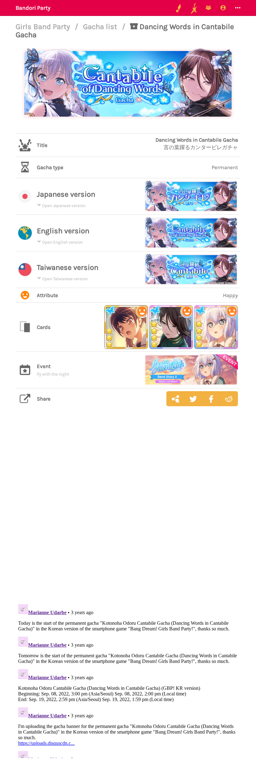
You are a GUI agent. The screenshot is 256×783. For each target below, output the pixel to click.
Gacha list (101, 26)
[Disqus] (128, 510)
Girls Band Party (44, 26)
